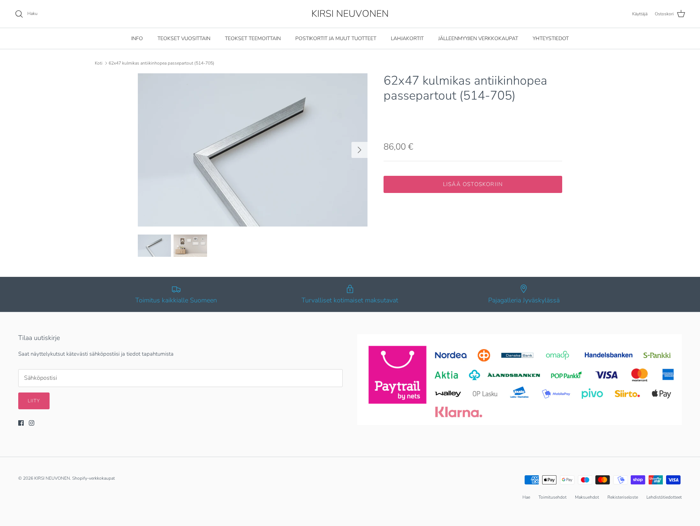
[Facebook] (21, 423)
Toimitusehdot (552, 497)
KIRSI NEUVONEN (52, 478)
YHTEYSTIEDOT (551, 38)
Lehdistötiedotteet (664, 497)
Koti (98, 63)
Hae (526, 497)
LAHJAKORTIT (407, 38)
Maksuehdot (587, 497)
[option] (253, 150)
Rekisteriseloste (622, 497)
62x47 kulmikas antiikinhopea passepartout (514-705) (161, 63)
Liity (34, 401)
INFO (137, 38)
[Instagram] (31, 423)
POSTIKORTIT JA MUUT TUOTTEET (335, 38)
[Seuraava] (359, 150)
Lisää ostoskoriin (473, 184)
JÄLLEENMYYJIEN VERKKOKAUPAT (478, 38)
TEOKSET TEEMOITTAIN (253, 38)
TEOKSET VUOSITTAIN (184, 38)
